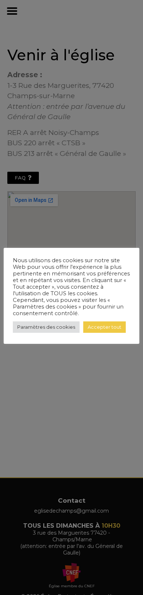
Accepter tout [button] (104, 327)
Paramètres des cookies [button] (46, 327)
